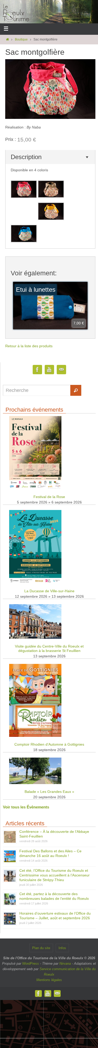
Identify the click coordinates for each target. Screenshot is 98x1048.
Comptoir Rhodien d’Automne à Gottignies (49, 744)
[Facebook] (37, 370)
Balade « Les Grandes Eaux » (49, 792)
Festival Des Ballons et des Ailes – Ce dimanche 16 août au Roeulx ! (50, 853)
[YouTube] (49, 370)
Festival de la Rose (49, 497)
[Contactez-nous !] (61, 370)
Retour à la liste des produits (29, 346)
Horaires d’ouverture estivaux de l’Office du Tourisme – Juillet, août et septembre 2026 (55, 915)
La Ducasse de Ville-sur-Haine (49, 591)
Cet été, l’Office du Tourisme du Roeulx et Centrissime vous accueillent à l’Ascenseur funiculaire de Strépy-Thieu (54, 875)
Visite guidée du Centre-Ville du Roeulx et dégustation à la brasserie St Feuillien (49, 648)
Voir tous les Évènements (26, 807)
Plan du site (41, 948)
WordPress (30, 963)
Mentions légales (49, 980)
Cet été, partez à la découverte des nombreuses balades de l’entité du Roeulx (54, 896)
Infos (62, 948)
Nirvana (65, 963)
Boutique (21, 39)
